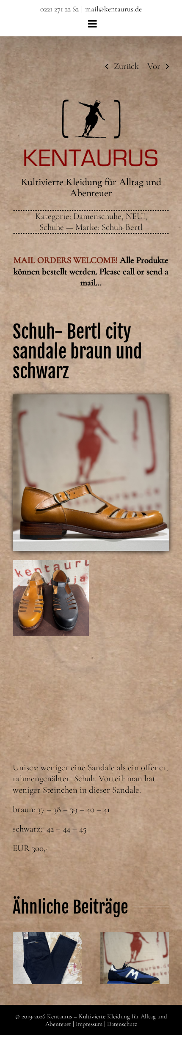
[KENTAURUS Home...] (91, 104)
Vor (153, 66)
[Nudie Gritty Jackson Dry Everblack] (47, 958)
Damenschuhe (97, 216)
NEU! (135, 216)
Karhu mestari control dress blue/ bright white (134, 942)
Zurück (126, 66)
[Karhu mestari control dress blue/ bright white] (134, 958)
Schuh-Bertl (122, 227)
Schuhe (51, 227)
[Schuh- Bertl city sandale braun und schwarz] (91, 399)
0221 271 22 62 (59, 9)
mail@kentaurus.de (113, 9)
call (129, 271)
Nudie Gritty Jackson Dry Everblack (47, 942)
